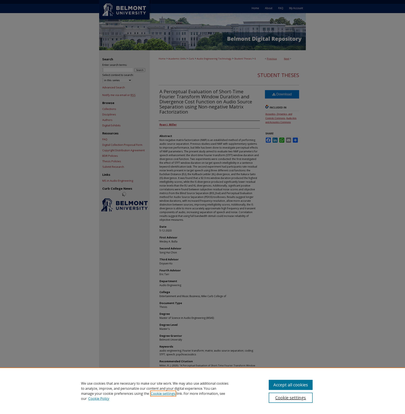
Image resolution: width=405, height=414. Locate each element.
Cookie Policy (98, 398)
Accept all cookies (290, 385)
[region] (202, 391)
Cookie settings (163, 393)
